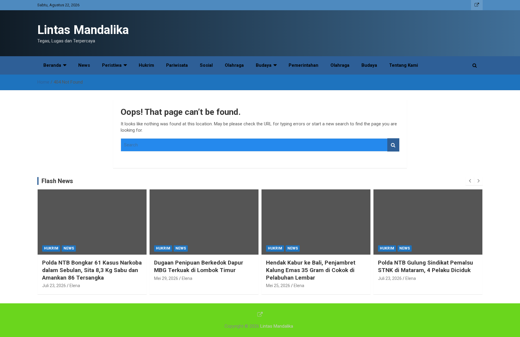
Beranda (52, 65)
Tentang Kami (403, 65)
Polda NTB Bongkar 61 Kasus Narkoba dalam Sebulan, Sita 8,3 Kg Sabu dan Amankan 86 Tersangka (92, 270)
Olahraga (234, 65)
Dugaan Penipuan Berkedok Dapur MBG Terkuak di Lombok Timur (198, 266)
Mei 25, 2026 (278, 285)
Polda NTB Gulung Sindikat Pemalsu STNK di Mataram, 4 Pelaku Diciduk (425, 266)
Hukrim (146, 65)
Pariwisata (177, 65)
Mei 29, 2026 (166, 278)
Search (393, 145)
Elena (75, 285)
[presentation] (470, 181)
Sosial (206, 65)
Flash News (57, 181)
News (84, 65)
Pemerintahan (303, 65)
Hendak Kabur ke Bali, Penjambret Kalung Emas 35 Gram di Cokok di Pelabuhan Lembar (310, 270)
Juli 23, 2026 (54, 285)
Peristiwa (112, 65)
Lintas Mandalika (83, 30)
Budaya (263, 65)
